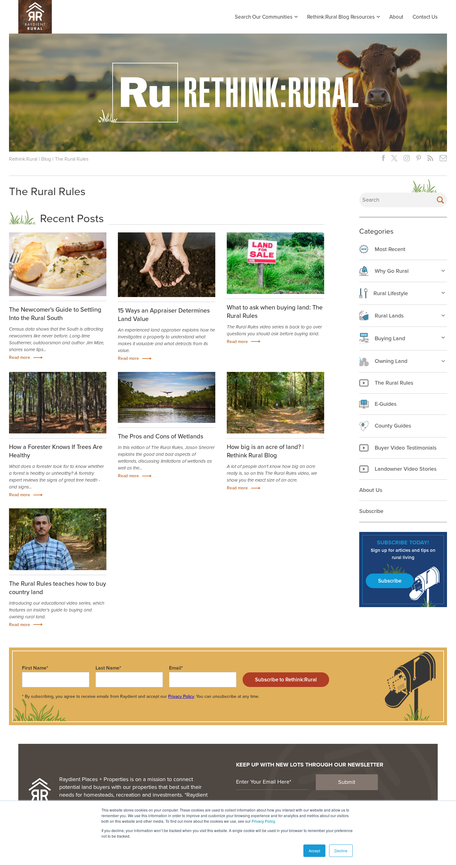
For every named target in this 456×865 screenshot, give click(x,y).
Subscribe (389, 581)
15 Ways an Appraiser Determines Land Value (164, 314)
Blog (46, 158)
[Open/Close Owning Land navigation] (443, 361)
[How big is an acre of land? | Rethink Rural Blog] (275, 402)
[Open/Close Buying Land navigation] (443, 337)
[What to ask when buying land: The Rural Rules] (275, 263)
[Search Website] (440, 200)
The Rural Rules (71, 158)
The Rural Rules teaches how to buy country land (57, 588)
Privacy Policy (263, 821)
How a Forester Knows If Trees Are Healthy (55, 451)
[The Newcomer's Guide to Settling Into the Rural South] (57, 264)
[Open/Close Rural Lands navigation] (443, 315)
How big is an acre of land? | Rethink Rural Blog (265, 451)
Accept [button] (314, 850)
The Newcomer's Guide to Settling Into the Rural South (55, 314)
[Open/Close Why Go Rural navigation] (443, 270)
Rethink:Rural (23, 158)
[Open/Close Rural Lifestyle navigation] (443, 292)
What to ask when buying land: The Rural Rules (275, 311)
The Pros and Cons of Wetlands (160, 436)
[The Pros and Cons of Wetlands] (166, 397)
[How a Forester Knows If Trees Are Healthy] (57, 402)
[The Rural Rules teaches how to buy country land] (57, 539)
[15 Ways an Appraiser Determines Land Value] (166, 264)
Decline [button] (340, 850)
